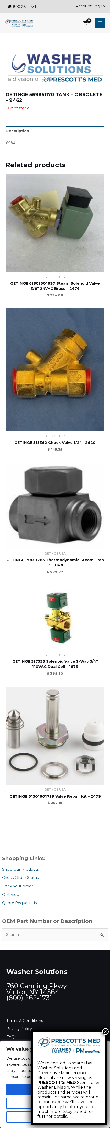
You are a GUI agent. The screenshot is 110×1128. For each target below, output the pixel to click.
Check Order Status (20, 877)
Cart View (11, 894)
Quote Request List (20, 903)
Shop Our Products (20, 869)
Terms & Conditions (24, 1020)
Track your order (17, 886)
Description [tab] (17, 131)
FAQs (11, 1037)
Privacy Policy (19, 1028)
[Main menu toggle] (100, 23)
